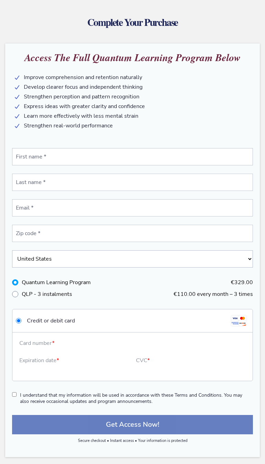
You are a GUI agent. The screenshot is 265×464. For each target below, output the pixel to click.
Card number (35, 343)
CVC (141, 360)
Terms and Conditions (198, 395)
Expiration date (38, 360)
